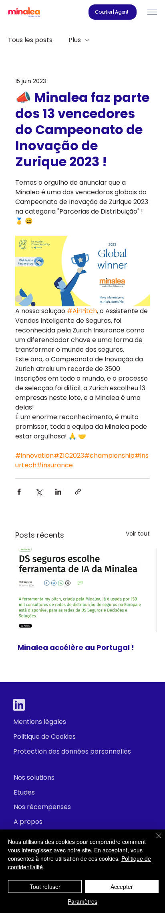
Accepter (122, 886)
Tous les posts (30, 40)
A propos (28, 821)
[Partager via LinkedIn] (58, 491)
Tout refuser (45, 886)
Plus (74, 40)
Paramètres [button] (82, 901)
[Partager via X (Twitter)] (38, 491)
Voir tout (138, 534)
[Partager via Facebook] (19, 491)
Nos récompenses (42, 806)
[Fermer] (153, 840)
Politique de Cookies (44, 736)
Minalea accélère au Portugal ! (76, 647)
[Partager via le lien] (78, 491)
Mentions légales (39, 721)
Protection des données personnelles (72, 751)
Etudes (24, 792)
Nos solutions (34, 777)
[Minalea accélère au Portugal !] (82, 590)
